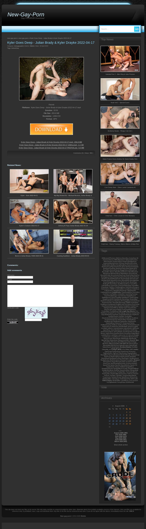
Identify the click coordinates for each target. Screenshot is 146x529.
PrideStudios (122, 353)
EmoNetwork (111, 304)
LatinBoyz (114, 335)
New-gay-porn (65, 516)
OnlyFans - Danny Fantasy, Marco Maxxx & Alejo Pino (120, 244)
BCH (135, 268)
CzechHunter (121, 295)
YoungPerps (121, 382)
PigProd (115, 353)
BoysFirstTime (134, 277)
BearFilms (106, 270)
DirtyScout (110, 301)
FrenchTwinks (116, 309)
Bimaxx (112, 272)
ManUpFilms (106, 340)
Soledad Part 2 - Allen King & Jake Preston (120, 74)
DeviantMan (133, 299)
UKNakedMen (106, 379)
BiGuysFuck (133, 270)
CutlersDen (121, 294)
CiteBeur (112, 287)
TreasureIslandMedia (129, 375)
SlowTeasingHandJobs (117, 363)
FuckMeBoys (114, 311)
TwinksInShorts (116, 377)
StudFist (116, 370)
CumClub (106, 294)
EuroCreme (135, 304)
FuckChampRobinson (129, 309)
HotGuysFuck (106, 326)
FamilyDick (126, 306)
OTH (123, 349)
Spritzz (112, 365)
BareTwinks (130, 268)
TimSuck (106, 375)
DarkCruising (134, 297)
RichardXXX (107, 361)
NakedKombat (124, 345)
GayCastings (121, 313)
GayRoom (135, 314)
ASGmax (121, 263)
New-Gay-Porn (25, 14)
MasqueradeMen (123, 340)
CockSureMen (119, 289)
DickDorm (104, 301)
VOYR (121, 379)
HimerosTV (118, 323)
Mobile (83, 516)
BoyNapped (105, 277)
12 (116, 418)
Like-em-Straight (133, 335)
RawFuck (107, 356)
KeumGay (127, 333)
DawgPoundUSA (108, 299)
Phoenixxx (132, 351)
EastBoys (104, 304)
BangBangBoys (121, 265)
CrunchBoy (136, 292)
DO (122, 301)
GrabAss (121, 318)
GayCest (129, 313)
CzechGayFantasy (131, 294)
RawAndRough (125, 355)
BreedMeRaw (134, 280)
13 (120, 418)
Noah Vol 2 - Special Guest (120, 102)
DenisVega (125, 299)
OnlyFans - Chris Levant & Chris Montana (120, 216)
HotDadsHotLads (133, 325)
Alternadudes (108, 261)
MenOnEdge (132, 342)
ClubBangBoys (120, 287)
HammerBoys (131, 319)
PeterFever (124, 351)
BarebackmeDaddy (132, 266)
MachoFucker (108, 338)
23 (130, 421)
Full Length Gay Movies (127, 311)
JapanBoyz (106, 330)
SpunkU (117, 365)
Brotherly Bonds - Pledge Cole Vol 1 (120, 131)
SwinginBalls (134, 370)
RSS (123, 361)
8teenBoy (125, 258)
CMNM (112, 289)
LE (127, 335)
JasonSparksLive (116, 330)
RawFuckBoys (115, 356)
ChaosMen (135, 285)
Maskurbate (114, 340)
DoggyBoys (127, 301)
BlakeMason (125, 273)
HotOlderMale (122, 326)
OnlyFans (116, 349)
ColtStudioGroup (106, 292)
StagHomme (110, 367)
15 (127, 418)
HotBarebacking (106, 325)
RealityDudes (105, 360)
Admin (32, 46)
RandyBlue (104, 355)
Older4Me (105, 349)
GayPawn (115, 314)
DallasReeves (106, 297)
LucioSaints (124, 337)
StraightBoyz (129, 367)
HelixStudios (132, 321)
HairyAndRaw (122, 319)
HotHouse (114, 326)
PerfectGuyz (116, 351)
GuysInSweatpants (111, 319)
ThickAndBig (114, 373)
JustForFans (110, 333)
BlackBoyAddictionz (121, 272)
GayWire (121, 316)
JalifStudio (135, 328)
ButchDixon (114, 284)
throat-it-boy (123, 373)
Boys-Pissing (114, 277)
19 (116, 421)
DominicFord (135, 301)
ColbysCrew (108, 290)
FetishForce (134, 306)
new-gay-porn (19, 46)
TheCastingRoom (131, 372)
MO (127, 343)
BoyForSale (130, 275)
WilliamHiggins (107, 380)
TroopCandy (107, 377)
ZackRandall (130, 382)
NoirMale (135, 347)
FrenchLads (108, 309)
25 (113, 424)
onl (110, 349)
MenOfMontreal (123, 342)
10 (109, 418)
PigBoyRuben (107, 353)
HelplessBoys (110, 323)
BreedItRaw (125, 280)
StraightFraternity (107, 368)
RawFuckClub (124, 356)
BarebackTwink (121, 268)
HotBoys (114, 325)
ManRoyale (132, 338)
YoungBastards (112, 382)
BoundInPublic (105, 275)
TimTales (112, 375)
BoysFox (104, 278)
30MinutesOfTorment (108, 258)
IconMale (104, 328)
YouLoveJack (133, 380)
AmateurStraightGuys (129, 261)
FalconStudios (118, 306)
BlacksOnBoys (115, 273)
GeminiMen (128, 316)
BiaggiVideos (124, 270)
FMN (114, 307)
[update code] (36, 318)
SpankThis (106, 365)
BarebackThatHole (109, 268)
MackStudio (117, 338)
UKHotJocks (133, 377)
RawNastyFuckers (115, 358)
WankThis (127, 379)
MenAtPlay (107, 342)
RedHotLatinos (115, 360)
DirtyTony (117, 301)
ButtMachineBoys (124, 284)
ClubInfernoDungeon (132, 287)
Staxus (117, 367)
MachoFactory (133, 337)
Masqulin (132, 340)
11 (113, 418)
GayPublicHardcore (125, 314)
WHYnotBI (134, 379)
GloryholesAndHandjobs (110, 318)
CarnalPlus (133, 284)
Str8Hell (122, 367)
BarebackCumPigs (108, 266)
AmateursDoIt (117, 261)
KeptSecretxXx (119, 333)
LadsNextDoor (106, 335)
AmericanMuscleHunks (110, 263)
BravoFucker (134, 278)
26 (116, 424)
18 (113, 421)
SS (136, 365)
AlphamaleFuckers (131, 260)
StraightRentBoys (107, 370)
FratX (125, 307)
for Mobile (120, 307)
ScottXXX (129, 361)
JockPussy (133, 330)
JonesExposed (127, 331)
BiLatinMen (106, 272)
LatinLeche (121, 335)
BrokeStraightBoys (109, 282)
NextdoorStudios (125, 347)
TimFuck (130, 373)
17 (109, 421)
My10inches (115, 345)
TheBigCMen (121, 372)
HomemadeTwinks (128, 323)
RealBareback (134, 358)
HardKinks (116, 321)
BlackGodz (106, 273)
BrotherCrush (125, 282)
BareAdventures (132, 265)
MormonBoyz (133, 343)
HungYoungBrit (133, 326)
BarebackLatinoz (119, 266)
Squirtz (132, 365)
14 (123, 418)
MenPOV (106, 343)
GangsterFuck (112, 313)
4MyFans (119, 258)
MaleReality (125, 338)
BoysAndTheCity (123, 277)
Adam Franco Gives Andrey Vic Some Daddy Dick (120, 159)
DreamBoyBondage (119, 302)
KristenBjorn (135, 333)
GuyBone (135, 318)
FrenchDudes (131, 307)
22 (127, 421)
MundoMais (107, 345)
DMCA (131, 511)
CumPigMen (113, 294)
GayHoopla (135, 313)
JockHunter (126, 330)
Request (137, 360)
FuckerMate (105, 311)
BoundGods (133, 273)
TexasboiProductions (109, 372)
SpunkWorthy (125, 365)
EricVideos (128, 304)
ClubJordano (105, 289)
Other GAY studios (131, 349)
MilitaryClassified (114, 343)
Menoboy (114, 342)
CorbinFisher (116, 292)
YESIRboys (125, 380)
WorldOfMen (116, 380)
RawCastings (135, 355)
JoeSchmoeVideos (107, 331)
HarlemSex (123, 321)
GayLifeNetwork (106, 314)
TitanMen (119, 375)
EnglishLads (120, 304)
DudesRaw (134, 302)
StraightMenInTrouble (120, 368)
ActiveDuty (15, 48)
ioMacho (110, 328)
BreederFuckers (116, 280)
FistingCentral (108, 307)
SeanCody (106, 363)
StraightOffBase (133, 368)
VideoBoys (115, 379)
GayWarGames (113, 316)
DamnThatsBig (116, 297)
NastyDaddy (115, 347)
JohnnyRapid (117, 331)
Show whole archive (121, 445)
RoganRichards (117, 361)
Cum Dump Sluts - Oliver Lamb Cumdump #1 (120, 187)
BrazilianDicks (106, 280)
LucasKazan (106, 337)
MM (121, 343)
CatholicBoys (106, 285)
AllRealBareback (119, 260)
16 (130, 418)
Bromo (118, 282)
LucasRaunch (115, 337)
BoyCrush (122, 275)
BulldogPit (106, 284)
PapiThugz (108, 351)
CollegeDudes (131, 290)
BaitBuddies (106, 265)
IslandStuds (128, 328)
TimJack (135, 373)
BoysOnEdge (125, 278)
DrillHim (128, 302)
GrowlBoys (127, 318)
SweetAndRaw (124, 370)
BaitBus (113, 265)
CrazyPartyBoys (126, 292)
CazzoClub (114, 285)
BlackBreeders (133, 272)
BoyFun (136, 275)
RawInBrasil (105, 358)
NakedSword (107, 347)
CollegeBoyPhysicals (119, 290)
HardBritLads (108, 321)
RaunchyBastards (114, 355)
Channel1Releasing (124, 285)
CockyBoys (128, 289)
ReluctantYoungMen (126, 360)
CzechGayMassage (110, 295)
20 (120, 421)
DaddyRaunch (131, 295)
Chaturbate (105, 287)
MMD (124, 343)
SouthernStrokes (131, 363)
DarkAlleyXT (125, 297)
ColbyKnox (135, 289)
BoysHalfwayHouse (114, 278)
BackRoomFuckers (131, 263)
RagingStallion (132, 353)
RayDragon (125, 358)
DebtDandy (118, 299)
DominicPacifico (107, 302)
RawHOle (133, 356)
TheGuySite (106, 373)
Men (137, 340)
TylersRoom (125, 377)
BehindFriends (115, 270)
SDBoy (134, 361)
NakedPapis (133, 345)
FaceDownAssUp (107, 306)
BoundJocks (115, 275)
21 (123, 421)
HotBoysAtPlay (123, 325)
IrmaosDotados (118, 328)
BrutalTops (133, 282)
